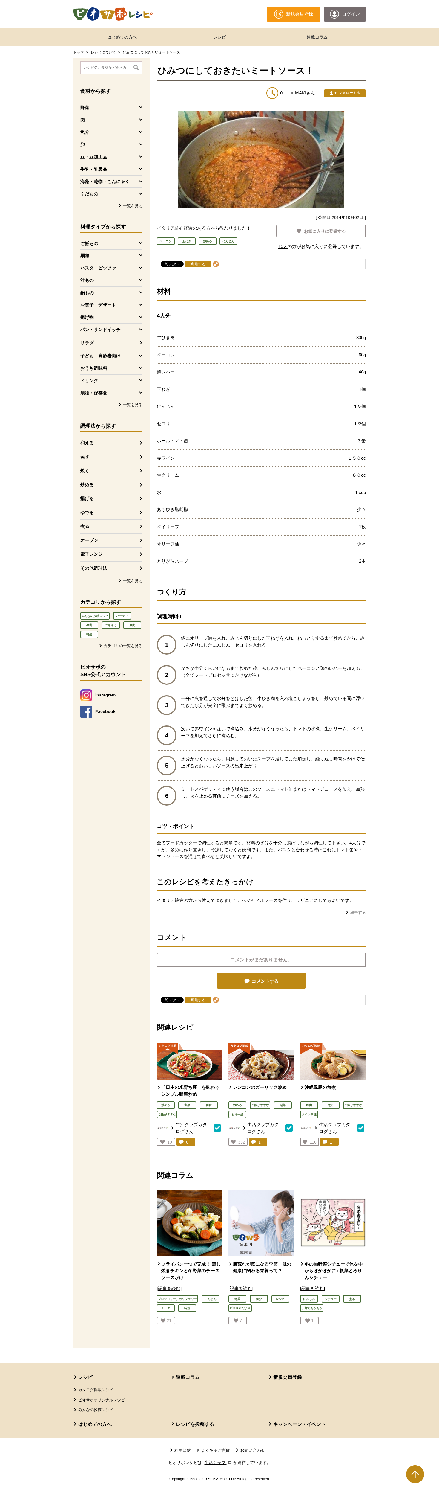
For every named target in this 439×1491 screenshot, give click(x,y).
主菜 (187, 1105)
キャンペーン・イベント (299, 1424)
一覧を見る (132, 206)
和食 (209, 1105)
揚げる (87, 498)
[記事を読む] (169, 1288)
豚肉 (132, 625)
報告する (358, 912)
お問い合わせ (252, 1450)
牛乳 (89, 625)
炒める (87, 484)
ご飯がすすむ (167, 1114)
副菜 (283, 1105)
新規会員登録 (287, 1377)
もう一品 (237, 1114)
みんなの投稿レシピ (95, 616)
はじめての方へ (122, 37)
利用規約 (182, 1450)
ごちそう (111, 625)
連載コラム (317, 37)
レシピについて (103, 52)
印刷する (198, 264)
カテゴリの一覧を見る (123, 646)
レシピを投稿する (195, 1424)
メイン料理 (309, 1114)
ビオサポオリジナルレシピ (101, 1400)
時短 (89, 634)
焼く (84, 470)
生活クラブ (218, 1462)
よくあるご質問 (215, 1450)
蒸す (84, 456)
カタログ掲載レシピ (95, 1390)
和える (87, 442)
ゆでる (87, 512)
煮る (84, 526)
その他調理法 (93, 568)
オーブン (89, 540)
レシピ (219, 37)
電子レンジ (91, 554)
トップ (78, 52)
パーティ (122, 616)
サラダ (87, 342)
